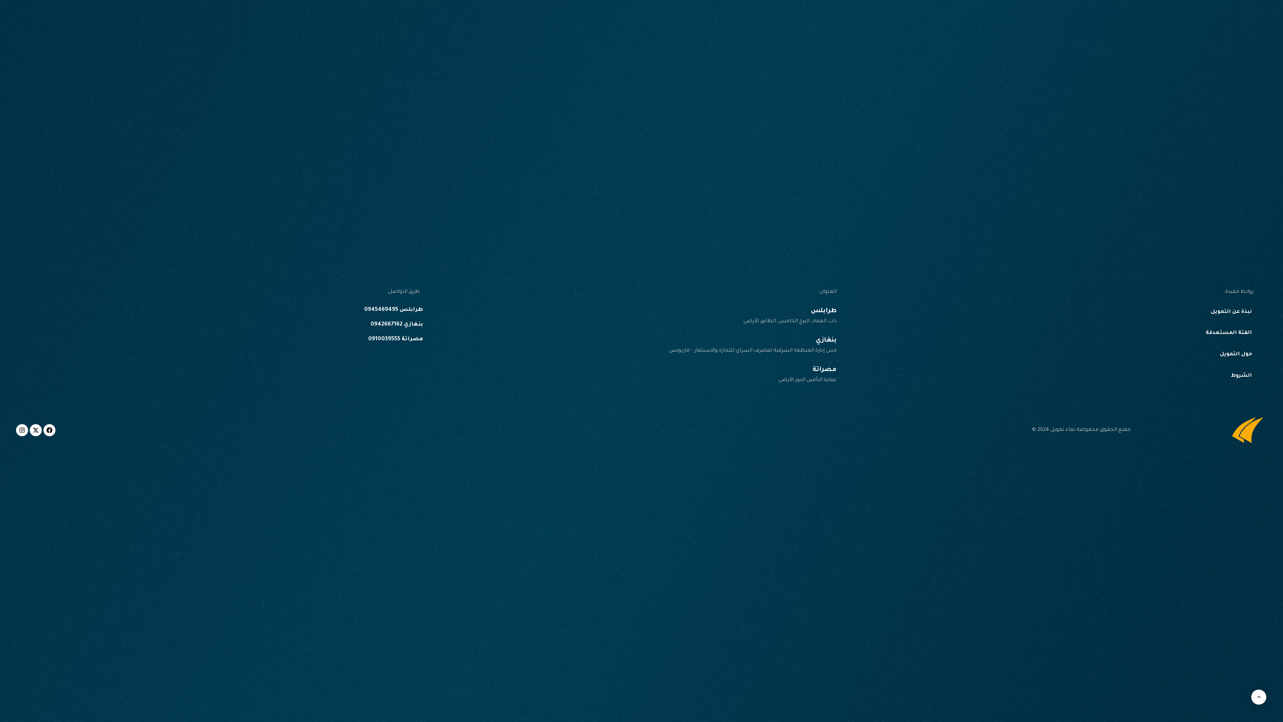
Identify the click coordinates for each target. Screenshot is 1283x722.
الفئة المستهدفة (1229, 333)
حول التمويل (1236, 354)
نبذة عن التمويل (1231, 312)
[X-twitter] (36, 430)
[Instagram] (22, 430)
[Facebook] (49, 430)
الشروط (1241, 376)
